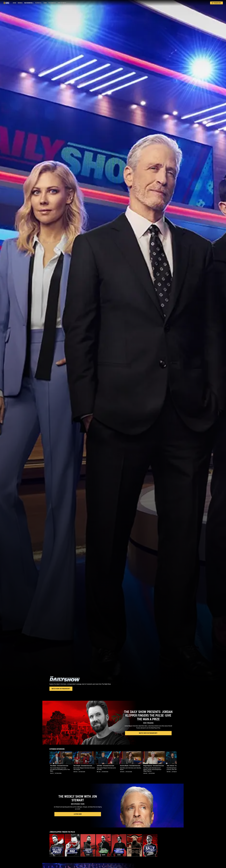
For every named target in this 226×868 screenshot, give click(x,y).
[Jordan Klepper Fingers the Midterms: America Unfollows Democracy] (119, 845)
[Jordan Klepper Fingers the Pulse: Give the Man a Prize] (56, 845)
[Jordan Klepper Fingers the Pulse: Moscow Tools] (134, 845)
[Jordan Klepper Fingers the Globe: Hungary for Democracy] (103, 845)
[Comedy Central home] (6, 3)
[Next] (174, 764)
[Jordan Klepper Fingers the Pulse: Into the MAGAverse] (88, 845)
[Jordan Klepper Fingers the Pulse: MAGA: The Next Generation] (72, 845)
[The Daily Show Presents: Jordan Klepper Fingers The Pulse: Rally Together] (150, 845)
